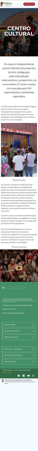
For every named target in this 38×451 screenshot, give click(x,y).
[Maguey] (6, 4)
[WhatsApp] (33, 375)
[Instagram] (23, 375)
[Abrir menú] (37, 4)
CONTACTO (29, 4)
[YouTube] (28, 375)
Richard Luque (7, 372)
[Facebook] (18, 375)
